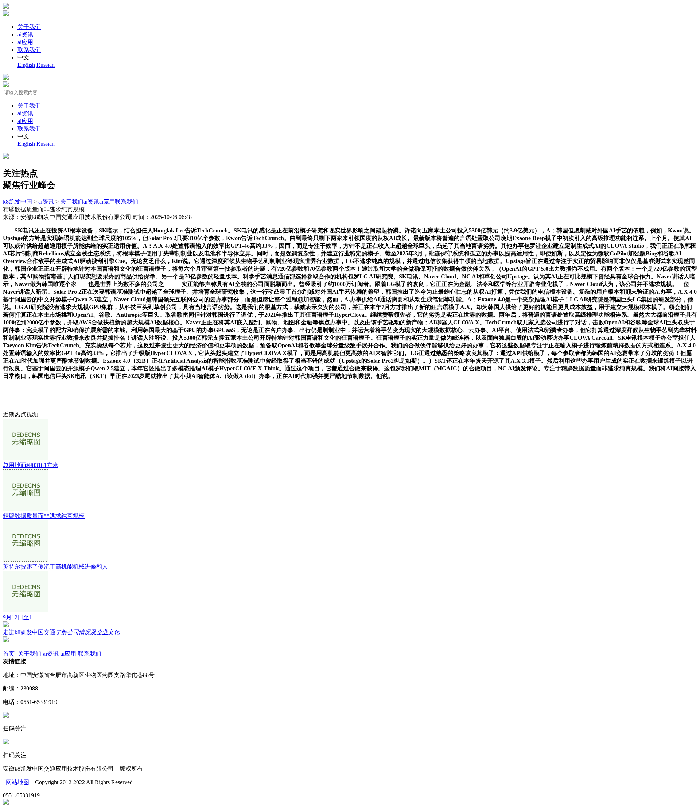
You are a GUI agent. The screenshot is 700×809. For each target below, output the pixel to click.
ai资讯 (25, 34)
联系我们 (29, 50)
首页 (9, 654)
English (26, 65)
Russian (45, 65)
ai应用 (25, 42)
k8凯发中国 (17, 202)
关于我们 (29, 27)
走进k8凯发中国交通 (61, 632)
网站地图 (17, 782)
